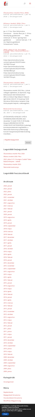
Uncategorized (16, 16)
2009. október (8, 360)
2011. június (8, 331)
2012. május (8, 320)
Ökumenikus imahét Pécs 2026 (16, 13)
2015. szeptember (9, 269)
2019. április (7, 220)
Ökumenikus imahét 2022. (14, 82)
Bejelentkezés (8, 392)
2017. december (9, 237)
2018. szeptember (9, 226)
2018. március (8, 231)
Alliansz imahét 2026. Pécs (14, 23)
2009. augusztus (9, 366)
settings (20, 411)
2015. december (9, 263)
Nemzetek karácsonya (13, 109)
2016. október (8, 249)
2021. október (8, 200)
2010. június (8, 349)
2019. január (8, 223)
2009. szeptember (9, 363)
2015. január (8, 283)
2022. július (7, 192)
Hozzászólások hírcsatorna (13, 398)
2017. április (7, 243)
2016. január (8, 260)
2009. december (9, 357)
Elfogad (5, 414)
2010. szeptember (9, 346)
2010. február (8, 354)
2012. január (8, 326)
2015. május (8, 274)
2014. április (7, 291)
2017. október (8, 240)
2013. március (8, 303)
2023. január (8, 189)
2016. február (8, 257)
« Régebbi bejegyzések (11, 140)
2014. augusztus (9, 286)
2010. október (8, 343)
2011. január (8, 337)
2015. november (9, 266)
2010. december (9, 340)
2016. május (8, 251)
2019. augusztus (9, 217)
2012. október (8, 314)
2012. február (8, 323)
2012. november (9, 311)
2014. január (8, 297)
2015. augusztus (9, 271)
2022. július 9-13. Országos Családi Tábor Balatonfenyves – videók (17, 51)
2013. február (8, 306)
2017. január (8, 246)
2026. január (8, 186)
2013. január (8, 309)
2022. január (8, 194)
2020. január (8, 214)
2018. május (8, 229)
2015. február (8, 280)
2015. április (7, 277)
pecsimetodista (16, 14)
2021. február (8, 209)
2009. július (7, 369)
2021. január (8, 212)
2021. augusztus (9, 203)
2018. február (8, 234)
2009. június (8, 371)
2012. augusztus (9, 317)
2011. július (7, 329)
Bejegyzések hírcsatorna (12, 395)
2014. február (8, 294)
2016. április (7, 254)
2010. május (8, 351)
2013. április (7, 300)
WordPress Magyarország (12, 401)
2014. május (8, 289)
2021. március (8, 206)
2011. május (8, 334)
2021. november (9, 197)
